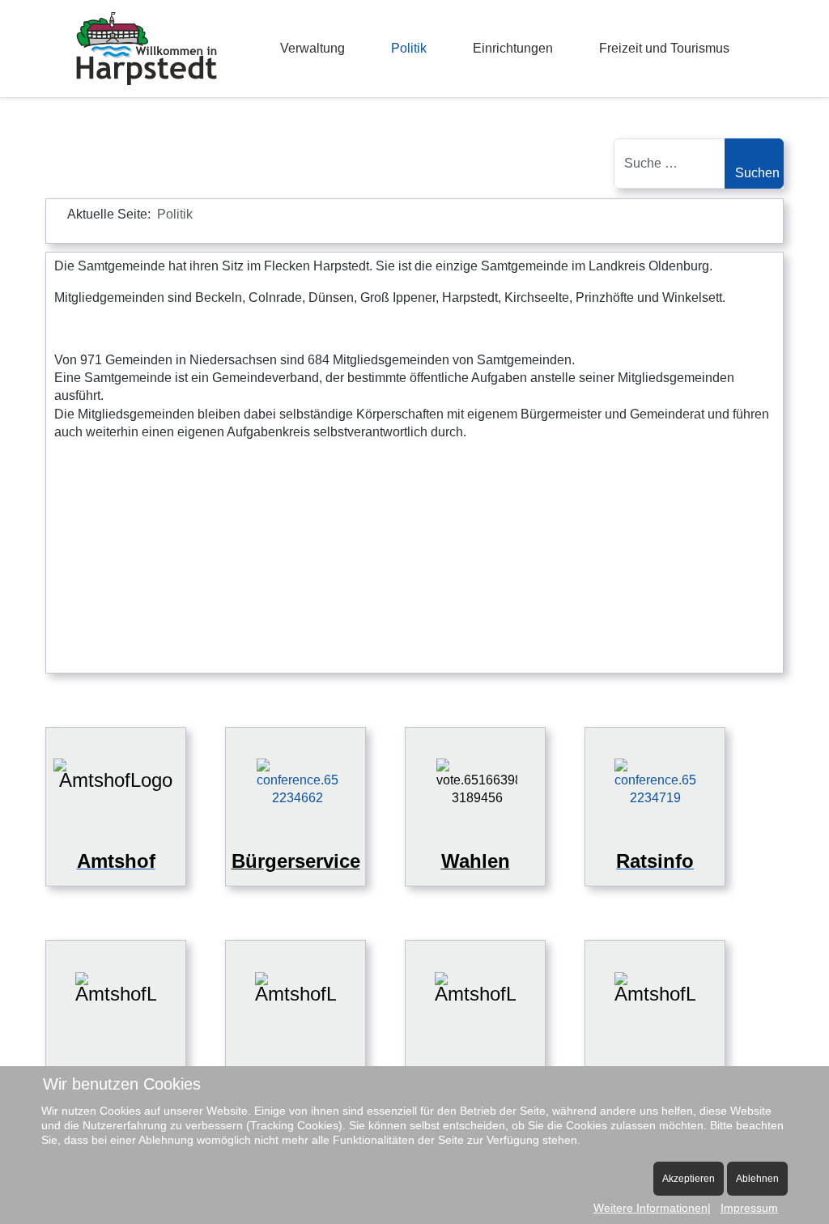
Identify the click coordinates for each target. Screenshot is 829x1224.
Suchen (757, 173)
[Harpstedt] (146, 48)
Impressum (749, 1207)
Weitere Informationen (650, 1207)
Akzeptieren (688, 1178)
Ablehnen (757, 1178)
